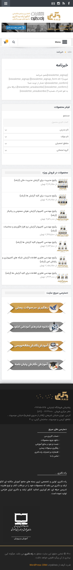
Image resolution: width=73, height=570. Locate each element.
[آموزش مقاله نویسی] (36, 346)
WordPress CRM (39, 565)
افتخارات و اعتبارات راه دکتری (46, 452)
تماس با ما (54, 456)
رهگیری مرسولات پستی (48, 448)
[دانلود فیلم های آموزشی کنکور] (36, 327)
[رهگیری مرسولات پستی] (36, 308)
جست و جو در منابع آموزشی (46, 444)
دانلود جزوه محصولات (49, 440)
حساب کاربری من (51, 436)
